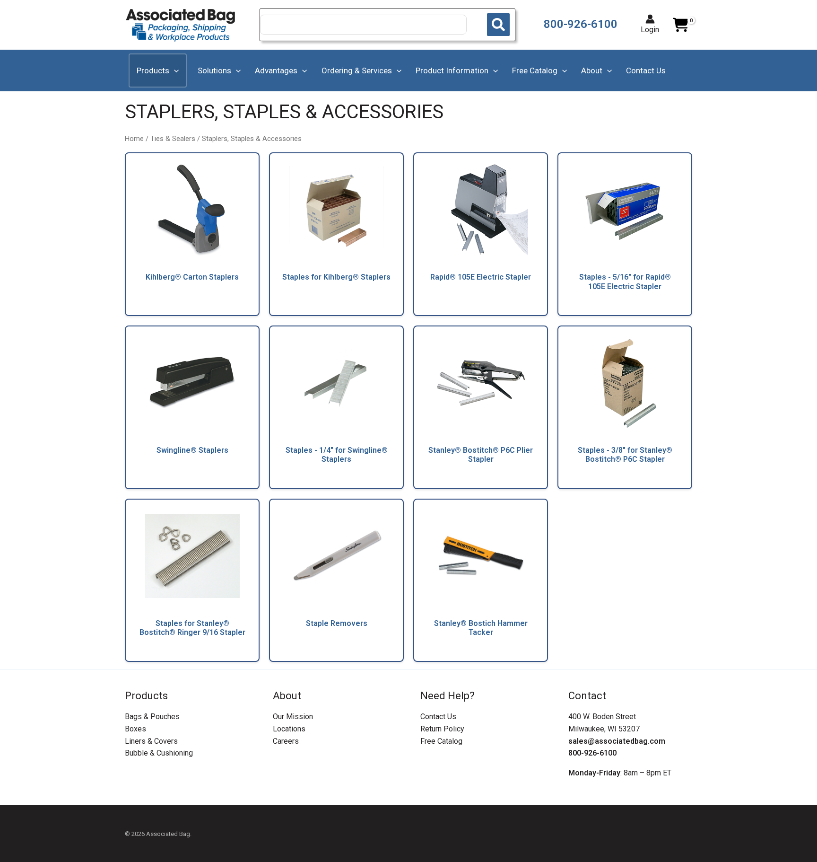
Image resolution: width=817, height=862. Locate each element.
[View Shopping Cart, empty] (680, 25)
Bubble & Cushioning (159, 752)
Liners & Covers (151, 741)
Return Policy (442, 728)
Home (134, 138)
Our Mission (293, 716)
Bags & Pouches (152, 716)
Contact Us (438, 716)
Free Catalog (441, 741)
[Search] (498, 24)
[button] (174, 70)
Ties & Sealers (172, 138)
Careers (286, 741)
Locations (289, 728)
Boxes (135, 728)
